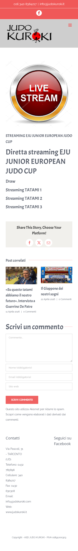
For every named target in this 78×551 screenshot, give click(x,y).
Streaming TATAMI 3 (24, 207)
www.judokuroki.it (16, 512)
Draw (10, 181)
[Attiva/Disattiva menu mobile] (70, 25)
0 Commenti (28, 311)
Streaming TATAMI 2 (24, 198)
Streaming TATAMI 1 (24, 190)
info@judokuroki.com (18, 501)
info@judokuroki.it (52, 4)
